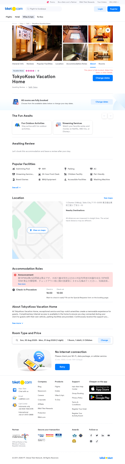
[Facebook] (91, 435)
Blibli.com (42, 417)
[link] (100, 9)
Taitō (27, 24)
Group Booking (78, 393)
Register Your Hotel (79, 409)
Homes (14, 24)
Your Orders (102, 2)
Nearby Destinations (75, 210)
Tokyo (21, 24)
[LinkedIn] (103, 435)
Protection (42, 413)
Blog (39, 387)
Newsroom (42, 391)
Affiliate (41, 404)
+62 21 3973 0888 (26, 415)
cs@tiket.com (24, 399)
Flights (57, 387)
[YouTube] (109, 435)
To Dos (57, 400)
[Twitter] (97, 435)
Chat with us (23, 391)
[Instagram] (91, 441)
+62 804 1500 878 (26, 409)
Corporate (42, 400)
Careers (41, 395)
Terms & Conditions (76, 403)
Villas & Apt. (59, 395)
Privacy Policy (77, 398)
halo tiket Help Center (77, 388)
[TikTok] (97, 441)
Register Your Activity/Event (77, 414)
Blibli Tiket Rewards (86, 2)
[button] (37, 230)
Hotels (57, 391)
